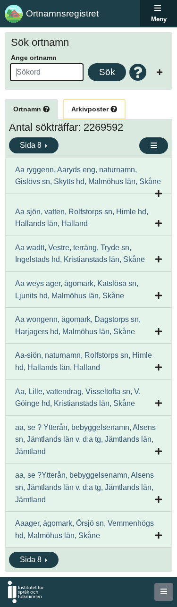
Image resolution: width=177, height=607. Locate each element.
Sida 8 (31, 145)
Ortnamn (28, 109)
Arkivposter (90, 109)
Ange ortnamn (34, 57)
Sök (107, 72)
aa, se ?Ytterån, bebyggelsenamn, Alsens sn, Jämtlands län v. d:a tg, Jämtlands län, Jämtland (84, 487)
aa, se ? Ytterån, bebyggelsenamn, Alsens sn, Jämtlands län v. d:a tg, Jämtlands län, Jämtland (85, 439)
